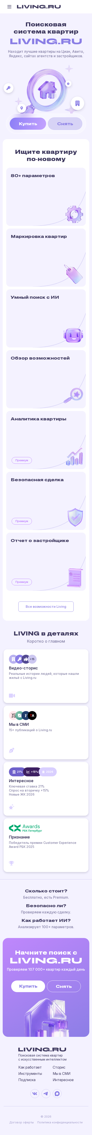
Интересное (63, 1080)
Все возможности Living (46, 606)
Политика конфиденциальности (60, 1122)
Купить (28, 123)
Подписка (27, 1080)
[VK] (34, 1093)
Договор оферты (21, 1122)
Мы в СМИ (61, 1073)
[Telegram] (46, 1093)
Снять (65, 123)
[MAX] (57, 1093)
